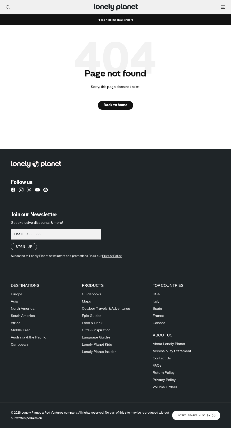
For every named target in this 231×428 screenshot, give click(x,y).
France (158, 316)
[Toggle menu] (223, 7)
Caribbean (19, 344)
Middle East (20, 330)
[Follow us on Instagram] (21, 191)
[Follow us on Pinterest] (45, 191)
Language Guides (96, 337)
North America (23, 308)
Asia (14, 301)
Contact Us (162, 358)
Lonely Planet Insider (99, 352)
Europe (16, 294)
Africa (16, 323)
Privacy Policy (164, 380)
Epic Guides (91, 316)
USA (156, 294)
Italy (156, 301)
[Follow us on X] (29, 191)
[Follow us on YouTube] (37, 191)
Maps (86, 301)
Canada (159, 323)
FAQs (157, 365)
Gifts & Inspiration (96, 330)
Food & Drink (92, 323)
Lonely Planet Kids (97, 344)
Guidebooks (91, 294)
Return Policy (164, 372)
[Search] (8, 7)
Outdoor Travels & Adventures (106, 308)
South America (23, 316)
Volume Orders (165, 387)
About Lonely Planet (169, 344)
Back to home (115, 105)
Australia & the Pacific (28, 337)
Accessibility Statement (172, 351)
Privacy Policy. (112, 256)
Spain (157, 308)
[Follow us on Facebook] (13, 191)
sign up (24, 247)
